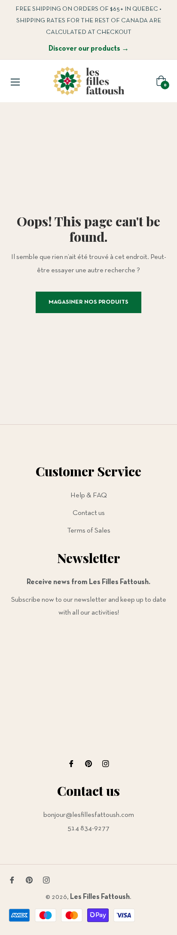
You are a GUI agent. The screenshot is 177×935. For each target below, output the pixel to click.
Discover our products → (89, 49)
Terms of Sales (88, 530)
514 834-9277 (88, 828)
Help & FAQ (88, 495)
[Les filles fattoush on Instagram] (105, 764)
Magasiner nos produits (88, 302)
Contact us (89, 513)
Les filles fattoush (100, 897)
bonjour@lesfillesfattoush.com (88, 815)
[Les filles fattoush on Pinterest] (88, 764)
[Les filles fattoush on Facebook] (71, 764)
